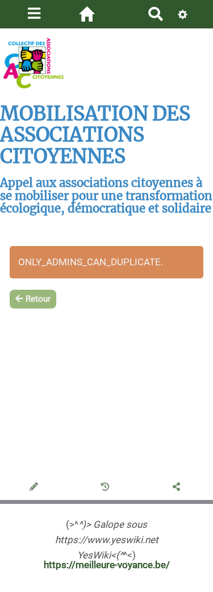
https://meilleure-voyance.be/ (107, 564)
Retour (38, 299)
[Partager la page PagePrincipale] (178, 487)
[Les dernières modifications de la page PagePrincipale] (107, 487)
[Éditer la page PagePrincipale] (35, 487)
